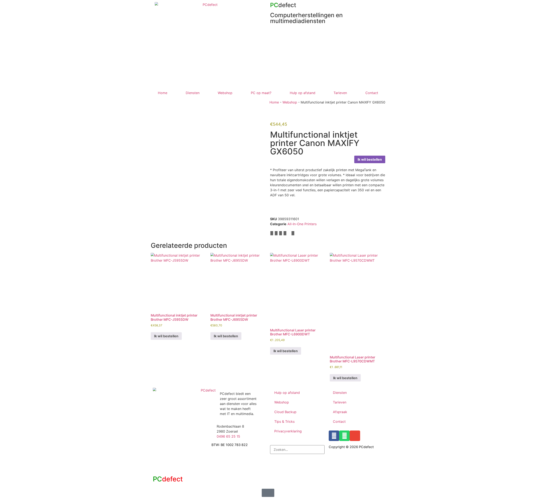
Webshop (225, 93)
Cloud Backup (285, 412)
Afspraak (340, 412)
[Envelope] (355, 435)
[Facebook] (334, 435)
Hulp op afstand (302, 93)
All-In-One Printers (302, 224)
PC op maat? (261, 93)
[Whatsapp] (344, 435)
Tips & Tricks (284, 421)
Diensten (193, 93)
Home (162, 93)
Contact (371, 93)
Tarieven (340, 93)
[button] (271, 233)
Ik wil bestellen (370, 159)
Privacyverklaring (288, 431)
